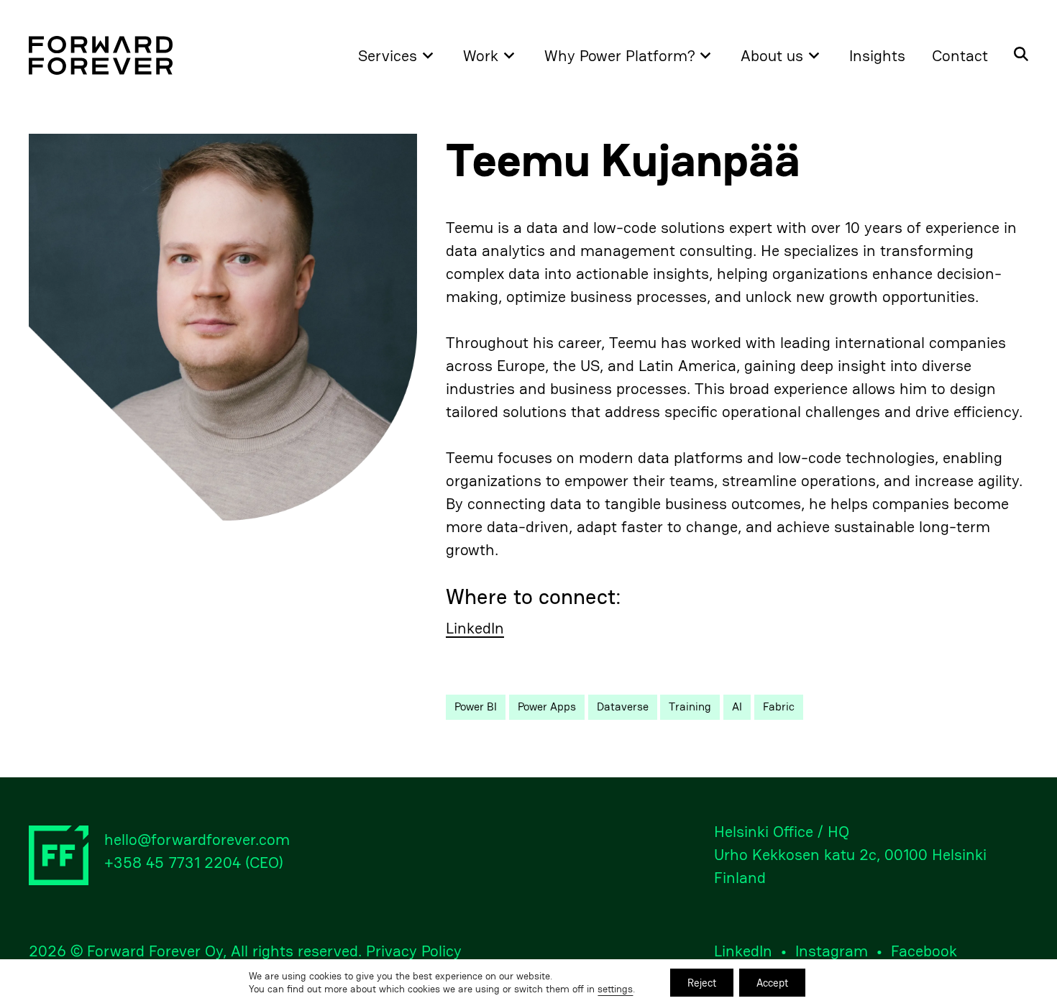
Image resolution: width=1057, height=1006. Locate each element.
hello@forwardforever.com (197, 839)
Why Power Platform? (619, 55)
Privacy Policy (414, 951)
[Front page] (101, 55)
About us (772, 55)
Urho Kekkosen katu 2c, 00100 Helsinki (850, 854)
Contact (960, 55)
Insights (877, 55)
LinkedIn (475, 628)
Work (480, 55)
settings (615, 989)
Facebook (924, 951)
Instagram (831, 951)
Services (387, 55)
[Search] (1014, 55)
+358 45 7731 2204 (172, 862)
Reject (701, 982)
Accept (772, 982)
